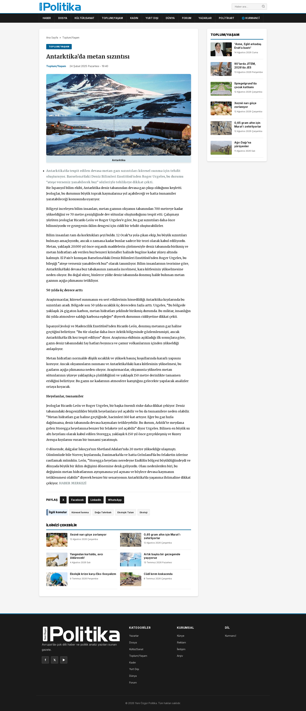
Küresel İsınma (80, 512)
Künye (180, 635)
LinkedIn (95, 499)
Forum (186, 18)
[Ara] (263, 6)
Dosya (62, 18)
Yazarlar (205, 18)
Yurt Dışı (152, 18)
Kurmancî (230, 635)
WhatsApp (115, 499)
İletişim (181, 649)
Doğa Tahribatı (103, 512)
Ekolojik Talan (125, 512)
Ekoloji (144, 512)
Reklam (181, 642)
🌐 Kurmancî (251, 18)
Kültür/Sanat (85, 18)
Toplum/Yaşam (112, 18)
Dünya (170, 18)
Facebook (77, 499)
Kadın (134, 18)
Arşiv (180, 655)
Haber (47, 18)
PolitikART (226, 18)
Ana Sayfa (52, 37)
